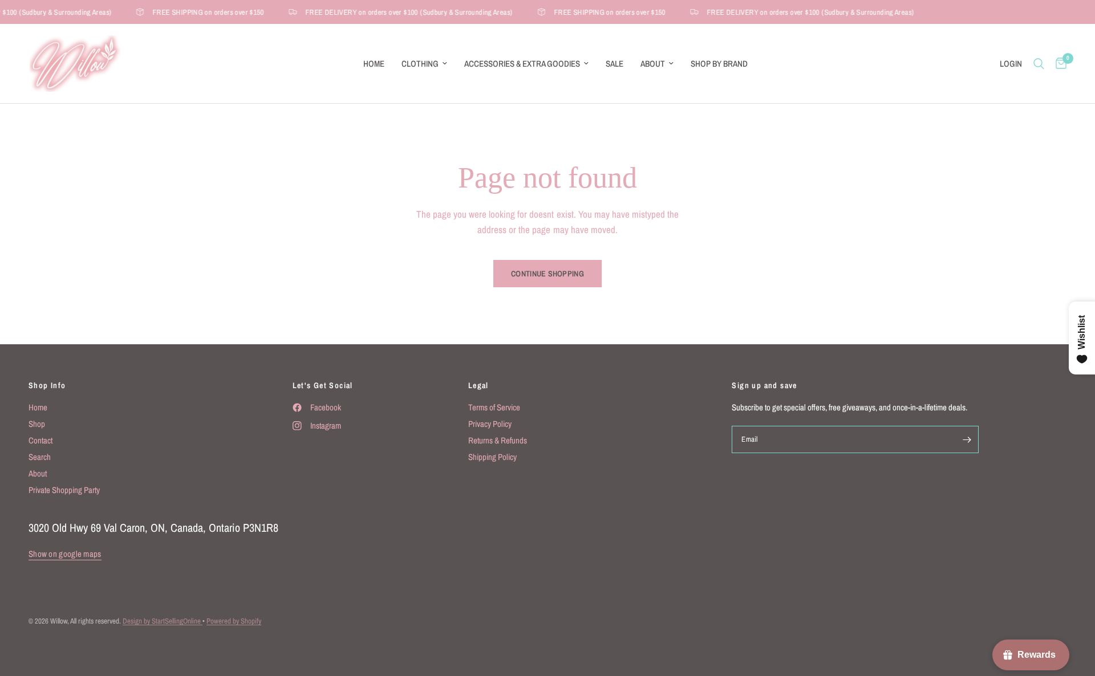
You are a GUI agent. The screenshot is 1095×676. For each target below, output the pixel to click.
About (652, 64)
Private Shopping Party (64, 490)
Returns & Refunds (497, 440)
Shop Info (47, 385)
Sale (614, 64)
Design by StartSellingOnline (162, 621)
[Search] (1039, 63)
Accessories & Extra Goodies (522, 64)
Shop (37, 424)
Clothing (420, 64)
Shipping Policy (492, 457)
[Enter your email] (967, 439)
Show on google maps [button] (65, 554)
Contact (40, 440)
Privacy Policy (490, 424)
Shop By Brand (719, 64)
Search (40, 457)
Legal (478, 385)
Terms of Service (494, 407)
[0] (1058, 63)
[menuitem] (374, 63)
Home (373, 64)
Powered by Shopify (233, 621)
